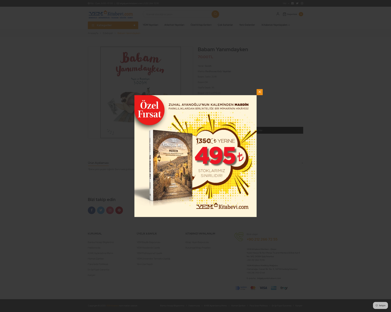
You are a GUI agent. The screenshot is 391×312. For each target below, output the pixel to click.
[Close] (260, 92)
